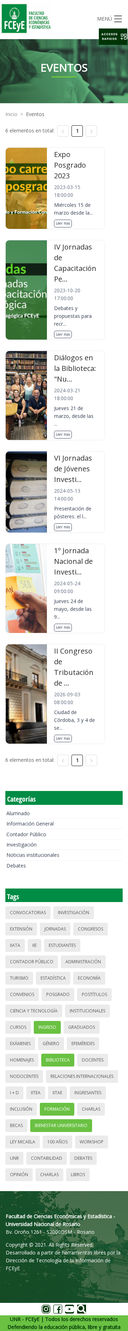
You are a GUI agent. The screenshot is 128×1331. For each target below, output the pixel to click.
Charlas (91, 1109)
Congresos (90, 929)
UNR (14, 1158)
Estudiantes (62, 945)
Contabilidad (46, 1158)
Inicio (11, 114)
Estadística (53, 978)
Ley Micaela (22, 1142)
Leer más (63, 223)
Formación (57, 1109)
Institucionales (87, 1011)
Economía (89, 978)
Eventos (35, 114)
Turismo (19, 978)
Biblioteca (58, 1060)
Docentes (92, 1060)
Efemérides (83, 1044)
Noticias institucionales (32, 854)
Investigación (21, 844)
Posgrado (58, 994)
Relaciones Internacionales (81, 1076)
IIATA (15, 945)
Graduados (81, 1027)
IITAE (57, 1093)
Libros (78, 1175)
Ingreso (47, 1027)
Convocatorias (28, 913)
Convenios (22, 994)
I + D (14, 1093)
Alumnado (18, 813)
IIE (34, 945)
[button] (113, 36)
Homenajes (22, 1060)
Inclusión (21, 1109)
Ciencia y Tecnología (34, 1011)
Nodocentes (24, 1076)
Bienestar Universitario (61, 1125)
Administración (83, 962)
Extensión (21, 929)
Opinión (19, 1175)
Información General (30, 823)
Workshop (91, 1142)
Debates (16, 865)
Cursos (18, 1027)
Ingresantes (87, 1093)
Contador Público (26, 834)
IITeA (36, 1093)
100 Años (57, 1142)
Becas (16, 1125)
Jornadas (55, 929)
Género (51, 1044)
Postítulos (94, 994)
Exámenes (20, 1044)
